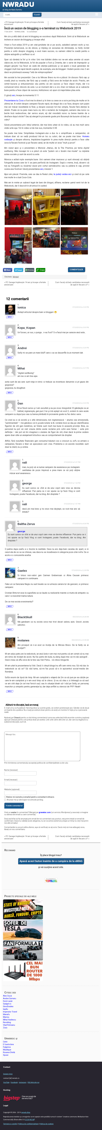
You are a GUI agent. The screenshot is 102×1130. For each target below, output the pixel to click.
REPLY (10, 317)
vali (24, 462)
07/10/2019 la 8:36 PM (81, 524)
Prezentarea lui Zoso (14, 100)
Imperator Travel (10, 1012)
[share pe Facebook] (7, 270)
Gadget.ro (7, 1004)
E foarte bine (8, 1044)
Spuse (5, 1055)
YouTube (6, 1082)
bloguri (16, 277)
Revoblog (7, 1022)
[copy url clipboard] (40, 270)
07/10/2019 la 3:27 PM (81, 368)
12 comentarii (32, 32)
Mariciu (6, 1017)
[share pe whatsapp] (29, 270)
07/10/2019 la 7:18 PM (72, 483)
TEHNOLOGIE (19, 32)
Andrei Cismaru (9, 998)
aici (13, 95)
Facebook (14, 1082)
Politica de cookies (47, 1124)
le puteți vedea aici (62, 174)
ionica (22, 307)
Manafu (6, 1014)
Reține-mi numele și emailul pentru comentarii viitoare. (30, 797)
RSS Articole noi (33, 1082)
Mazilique (7, 1050)
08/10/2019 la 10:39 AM (80, 640)
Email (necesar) (10, 780)
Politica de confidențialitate (28, 1124)
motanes (23, 640)
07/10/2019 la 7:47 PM (72, 504)
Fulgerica (7, 1047)
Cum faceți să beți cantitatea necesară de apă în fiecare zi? (73, 23)
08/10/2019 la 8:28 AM (81, 617)
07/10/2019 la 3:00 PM (81, 327)
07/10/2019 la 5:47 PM (72, 462)
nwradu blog (25, 1112)
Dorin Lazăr (8, 1001)
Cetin (5, 1042)
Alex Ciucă (7, 996)
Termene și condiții (10, 1124)
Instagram (22, 1082)
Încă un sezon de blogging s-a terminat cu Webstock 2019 (42, 28)
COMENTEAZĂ (76, 270)
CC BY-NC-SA (29, 1120)
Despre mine (7, 1074)
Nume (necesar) (11, 770)
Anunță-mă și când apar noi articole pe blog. (25, 800)
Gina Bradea (8, 1006)
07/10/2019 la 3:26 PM (81, 348)
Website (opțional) (12, 789)
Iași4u (5, 1009)
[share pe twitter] (18, 270)
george (21, 531)
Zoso (5, 1028)
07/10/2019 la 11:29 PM (80, 570)
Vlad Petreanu (9, 1025)
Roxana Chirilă (9, 1052)
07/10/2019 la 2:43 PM (81, 307)
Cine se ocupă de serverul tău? (29, 1097)
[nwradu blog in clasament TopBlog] (51, 880)
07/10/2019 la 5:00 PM (81, 403)
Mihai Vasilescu (9, 1020)
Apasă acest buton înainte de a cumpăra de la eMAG (51, 861)
